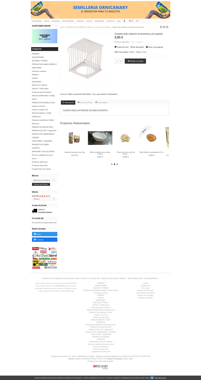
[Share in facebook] (161, 27)
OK (152, 378)
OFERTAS (110, 21)
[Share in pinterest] (167, 27)
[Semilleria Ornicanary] (100, 10)
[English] (33, 196)
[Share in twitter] (164, 27)
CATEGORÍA (37, 21)
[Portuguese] (42, 196)
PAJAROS (55, 21)
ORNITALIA (36, 117)
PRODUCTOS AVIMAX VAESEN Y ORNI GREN (44, 66)
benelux (68, 283)
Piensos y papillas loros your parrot (42, 156)
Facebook (40, 240)
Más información (160, 378)
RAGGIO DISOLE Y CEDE (41, 113)
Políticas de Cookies (145, 298)
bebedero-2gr (62, 283)
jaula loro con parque (70, 286)
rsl (63, 288)
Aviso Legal (145, 288)
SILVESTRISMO (68, 21)
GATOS (89, 21)
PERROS (80, 21)
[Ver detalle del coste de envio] (35, 211)
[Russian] (44, 196)
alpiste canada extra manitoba (49, 283)
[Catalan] (49, 196)
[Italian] (40, 196)
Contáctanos (145, 285)
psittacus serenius (38, 106)
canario (38, 286)
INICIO (46, 21)
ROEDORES (99, 21)
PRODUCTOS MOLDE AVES (42, 127)
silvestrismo (56, 291)
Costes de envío (123, 47)
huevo (53, 286)
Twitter (38, 234)
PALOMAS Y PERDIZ (40, 61)
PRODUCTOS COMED (40, 144)
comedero (49, 286)
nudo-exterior (101, 94)
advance (37, 283)
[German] (38, 196)
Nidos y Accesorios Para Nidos (79, 94)
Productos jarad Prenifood (41, 92)
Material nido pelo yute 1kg (75, 152)
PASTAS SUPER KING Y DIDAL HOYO (43, 97)
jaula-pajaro (39, 288)
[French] (35, 196)
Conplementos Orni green (41, 169)
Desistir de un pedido (145, 295)
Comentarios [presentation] (102, 102)
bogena (74, 283)
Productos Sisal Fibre (40, 165)
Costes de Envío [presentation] (86, 102)
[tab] (68, 103)
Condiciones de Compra (145, 293)
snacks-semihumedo (67, 291)
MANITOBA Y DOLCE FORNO (43, 151)
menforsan (46, 288)
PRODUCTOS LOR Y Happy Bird (44, 130)
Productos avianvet (39, 71)
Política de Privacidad (145, 290)
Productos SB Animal (39, 162)
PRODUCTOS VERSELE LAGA (43, 103)
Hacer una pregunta (155, 47)
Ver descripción (138, 47)
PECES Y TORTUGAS (40, 89)
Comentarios (112, 94)
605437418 (146, 356)
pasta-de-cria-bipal (56, 288)
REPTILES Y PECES (39, 85)
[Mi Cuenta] (124, 21)
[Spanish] (47, 196)
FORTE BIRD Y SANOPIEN (42, 141)
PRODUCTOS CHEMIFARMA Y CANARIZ (43, 135)
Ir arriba (145, 283)
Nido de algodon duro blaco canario (100, 153)
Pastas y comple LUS (40, 110)
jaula (62, 286)
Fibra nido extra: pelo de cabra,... (126, 153)
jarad (58, 286)
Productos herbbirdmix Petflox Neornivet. (43, 121)
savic (50, 291)
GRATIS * (41, 210)
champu (42, 286)
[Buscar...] (137, 21)
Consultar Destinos (45, 212)
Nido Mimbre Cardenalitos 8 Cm (151, 152)
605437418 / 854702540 (131, 356)
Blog (118, 21)
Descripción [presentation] (69, 102)
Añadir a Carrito (136, 61)
